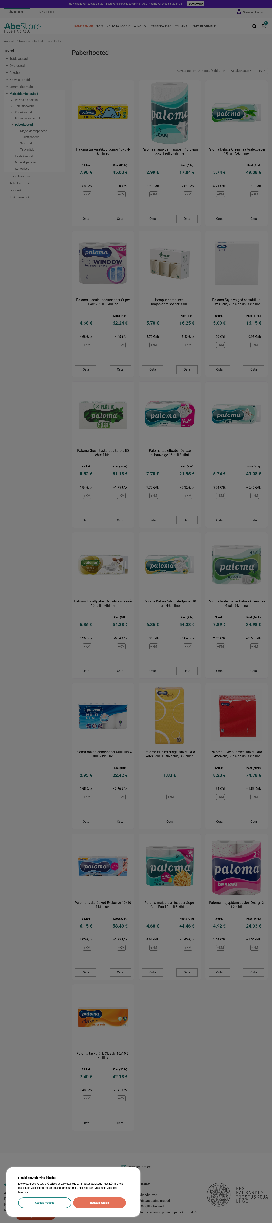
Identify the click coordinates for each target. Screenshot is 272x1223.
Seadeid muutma (44, 1202)
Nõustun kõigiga (99, 1202)
